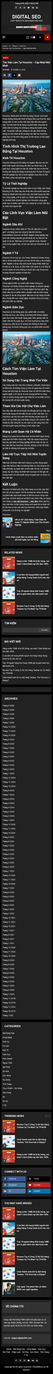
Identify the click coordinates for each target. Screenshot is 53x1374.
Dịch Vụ (5, 57)
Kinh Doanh (7, 1058)
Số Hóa (6, 1071)
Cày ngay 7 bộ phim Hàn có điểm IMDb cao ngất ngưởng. (9, 1288)
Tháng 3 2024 (8, 812)
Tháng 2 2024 (8, 816)
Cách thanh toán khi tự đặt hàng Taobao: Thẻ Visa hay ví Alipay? (9, 1141)
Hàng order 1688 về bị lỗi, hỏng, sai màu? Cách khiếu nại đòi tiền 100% (9, 563)
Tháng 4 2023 (8, 858)
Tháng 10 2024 (9, 786)
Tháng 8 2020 (8, 964)
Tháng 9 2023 (8, 837)
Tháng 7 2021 (8, 930)
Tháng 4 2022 (8, 901)
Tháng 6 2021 (8, 935)
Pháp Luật (16, 1352)
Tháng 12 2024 (9, 778)
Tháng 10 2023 (9, 833)
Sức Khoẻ (7, 1075)
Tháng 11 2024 (9, 782)
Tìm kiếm (10, 623)
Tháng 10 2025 (9, 735)
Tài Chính (6, 1080)
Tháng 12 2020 (9, 947)
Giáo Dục (6, 1054)
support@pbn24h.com (21, 1338)
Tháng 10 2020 (9, 956)
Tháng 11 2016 (9, 1007)
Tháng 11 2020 (9, 952)
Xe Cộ (5, 1101)
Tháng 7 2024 (8, 795)
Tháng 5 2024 (8, 803)
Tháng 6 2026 (8, 705)
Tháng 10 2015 (9, 1011)
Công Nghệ (7, 1037)
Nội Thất (6, 1067)
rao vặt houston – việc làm (25, 501)
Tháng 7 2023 (8, 846)
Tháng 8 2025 (8, 744)
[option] (26, 1127)
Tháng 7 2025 (8, 748)
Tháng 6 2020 (8, 973)
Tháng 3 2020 (8, 986)
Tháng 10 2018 (9, 1003)
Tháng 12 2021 (9, 918)
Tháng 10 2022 (9, 884)
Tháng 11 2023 (9, 829)
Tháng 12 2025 (9, 727)
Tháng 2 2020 (8, 990)
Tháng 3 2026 (8, 714)
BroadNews (38, 1367)
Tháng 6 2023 (8, 850)
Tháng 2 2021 (8, 939)
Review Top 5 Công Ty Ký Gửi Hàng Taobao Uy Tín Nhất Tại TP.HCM (9, 608)
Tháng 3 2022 (8, 905)
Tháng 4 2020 (8, 981)
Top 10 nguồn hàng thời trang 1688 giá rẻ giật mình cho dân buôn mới (9, 593)
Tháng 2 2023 (8, 867)
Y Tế (4, 1105)
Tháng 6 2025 (8, 752)
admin (7, 70)
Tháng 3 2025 (8, 765)
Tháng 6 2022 (8, 892)
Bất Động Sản (8, 1033)
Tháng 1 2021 (8, 943)
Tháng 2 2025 (8, 769)
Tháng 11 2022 (9, 879)
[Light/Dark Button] (32, 37)
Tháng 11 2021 (9, 922)
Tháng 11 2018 (9, 998)
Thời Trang (7, 1084)
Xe (4, 1097)
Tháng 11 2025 (9, 731)
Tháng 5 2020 (8, 977)
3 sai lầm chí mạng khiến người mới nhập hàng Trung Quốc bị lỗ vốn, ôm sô (9, 578)
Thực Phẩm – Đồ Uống (12, 1088)
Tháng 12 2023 (9, 824)
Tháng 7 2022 (8, 888)
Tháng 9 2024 (8, 790)
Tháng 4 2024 (8, 807)
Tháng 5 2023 (8, 854)
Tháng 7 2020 (8, 969)
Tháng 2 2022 (8, 909)
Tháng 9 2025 (8, 739)
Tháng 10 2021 (9, 926)
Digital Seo (26, 17)
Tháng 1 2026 (8, 722)
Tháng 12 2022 (9, 875)
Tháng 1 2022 (8, 913)
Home (8, 1349)
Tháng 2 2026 (8, 718)
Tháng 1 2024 (8, 820)
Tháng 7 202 (8, 1015)
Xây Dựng (7, 1092)
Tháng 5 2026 (8, 710)
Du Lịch (6, 1046)
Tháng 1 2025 (8, 773)
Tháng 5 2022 (8, 896)
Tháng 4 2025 (8, 761)
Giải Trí (6, 1050)
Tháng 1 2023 (8, 871)
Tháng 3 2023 (8, 862)
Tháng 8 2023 (8, 841)
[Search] (40, 37)
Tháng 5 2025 (8, 756)
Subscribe (47, 37)
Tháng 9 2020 (8, 960)
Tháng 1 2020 (8, 994)
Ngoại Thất (7, 1063)
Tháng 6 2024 (8, 799)
